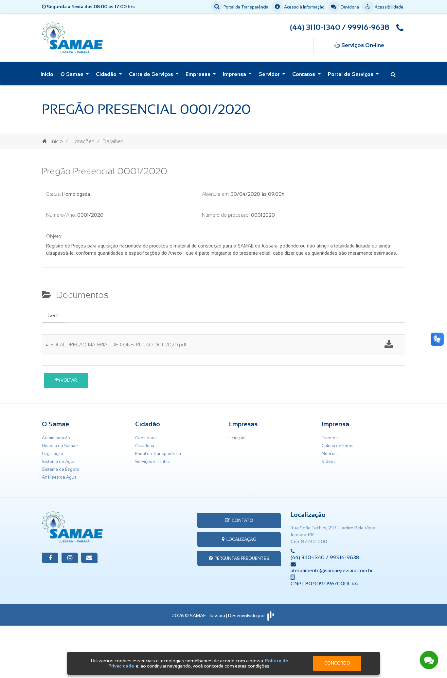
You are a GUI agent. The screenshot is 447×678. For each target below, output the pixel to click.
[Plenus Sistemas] (271, 615)
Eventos (330, 437)
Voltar (68, 380)
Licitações (83, 141)
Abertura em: (216, 194)
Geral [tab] (53, 315)
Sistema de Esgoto (60, 469)
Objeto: (54, 236)
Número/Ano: (61, 215)
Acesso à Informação (304, 7)
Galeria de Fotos (337, 445)
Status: (53, 194)
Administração (56, 437)
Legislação (52, 453)
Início (47, 74)
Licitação (237, 437)
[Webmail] (89, 558)
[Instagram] (70, 558)
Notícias (330, 453)
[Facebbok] (50, 558)
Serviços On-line (379, 647)
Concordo (337, 663)
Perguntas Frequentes (241, 558)
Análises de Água (59, 477)
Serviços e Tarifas (152, 461)
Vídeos (329, 461)
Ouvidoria (349, 7)
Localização (240, 539)
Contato (241, 520)
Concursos (146, 437)
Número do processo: (226, 215)
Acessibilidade (388, 7)
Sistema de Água (59, 461)
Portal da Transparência (245, 7)
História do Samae (60, 445)
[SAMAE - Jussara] (92, 37)
